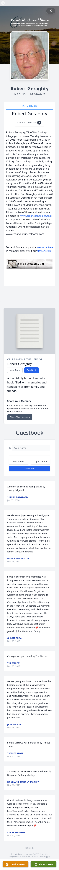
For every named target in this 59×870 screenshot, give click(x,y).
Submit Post (29, 468)
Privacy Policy (21, 856)
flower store (44, 251)
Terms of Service (38, 856)
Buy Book (31, 370)
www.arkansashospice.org (35, 215)
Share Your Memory (20, 417)
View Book (15, 370)
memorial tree (44, 247)
